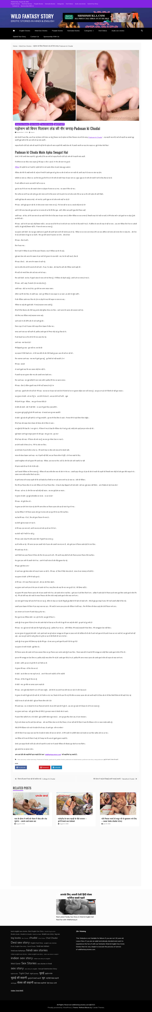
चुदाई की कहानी (59, 124)
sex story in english (31, 969)
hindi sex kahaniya (18, 951)
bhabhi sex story (48, 934)
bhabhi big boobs (50, 931)
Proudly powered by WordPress (60, 1007)
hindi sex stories (37, 950)
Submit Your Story (92, 4)
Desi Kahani (34, 124)
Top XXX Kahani (47, 124)
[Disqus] (76, 857)
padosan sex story (88, 759)
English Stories (15, 4)
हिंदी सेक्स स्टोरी (52, 983)
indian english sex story (35, 954)
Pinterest (45, 767)
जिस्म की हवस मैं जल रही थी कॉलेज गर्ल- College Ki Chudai (36, 779)
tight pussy (34, 973)
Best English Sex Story (36, 931)
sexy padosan (98, 759)
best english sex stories (19, 931)
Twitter (33, 767)
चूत (43, 977)
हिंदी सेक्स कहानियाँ (40, 983)
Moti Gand (15, 963)
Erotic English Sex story (18, 946)
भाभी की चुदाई (13, 983)
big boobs (16, 938)
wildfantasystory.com (53, 754)
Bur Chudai (25, 938)
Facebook (21, 767)
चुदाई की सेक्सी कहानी (34, 978)
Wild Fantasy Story (32, 16)
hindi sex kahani (43, 946)
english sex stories (50, 943)
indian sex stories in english (51, 954)
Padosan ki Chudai (95, 137)
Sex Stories (29, 963)
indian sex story (31, 759)
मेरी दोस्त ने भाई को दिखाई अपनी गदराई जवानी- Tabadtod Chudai (113, 779)
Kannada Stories (50, 4)
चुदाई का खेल (48, 973)
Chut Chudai (52, 938)
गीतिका (17, 167)
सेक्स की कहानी (114, 759)
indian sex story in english (42, 958)
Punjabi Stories (38, 4)
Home (15, 46)
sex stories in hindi (44, 964)
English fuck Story (37, 943)
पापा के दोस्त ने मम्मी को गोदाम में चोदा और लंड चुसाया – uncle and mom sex (30, 819)
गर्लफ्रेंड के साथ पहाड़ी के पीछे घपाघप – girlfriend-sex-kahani (72, 819)
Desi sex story (22, 759)
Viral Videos (69, 4)
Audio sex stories (80, 4)
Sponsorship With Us (27, 6)
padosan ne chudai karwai (73, 759)
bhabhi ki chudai (26, 934)
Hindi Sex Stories (27, 4)
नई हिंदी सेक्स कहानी (52, 978)
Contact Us (15, 6)
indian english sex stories (19, 954)
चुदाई (41, 973)
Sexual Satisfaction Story (47, 969)
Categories (60, 4)
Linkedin (57, 767)
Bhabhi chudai (15, 934)
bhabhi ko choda (37, 934)
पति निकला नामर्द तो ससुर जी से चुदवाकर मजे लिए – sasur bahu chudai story (119, 819)
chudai (33, 937)
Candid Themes (98, 1007)
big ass (57, 934)
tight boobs (14, 973)
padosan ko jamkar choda (57, 759)
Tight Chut (24, 973)
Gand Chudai (31, 946)
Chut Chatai (41, 938)
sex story (17, 968)
